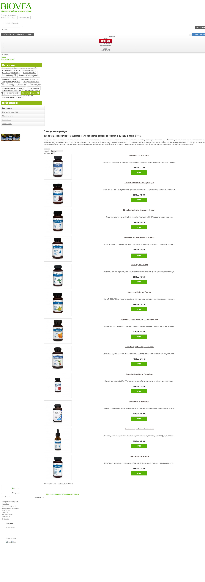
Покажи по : (47, 153)
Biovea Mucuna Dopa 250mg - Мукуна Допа (139, 183)
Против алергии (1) (12, 93)
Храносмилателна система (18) (13, 97)
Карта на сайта (7, 124)
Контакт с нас (6, 120)
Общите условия (7, 116)
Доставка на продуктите (10, 112)
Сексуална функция (7, 59)
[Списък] (45, 149)
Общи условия (6, 510)
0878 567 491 (5, 17)
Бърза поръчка (7, 108)
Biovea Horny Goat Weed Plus (139, 401)
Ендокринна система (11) (30, 79)
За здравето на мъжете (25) (16, 84)
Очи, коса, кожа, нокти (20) (11, 91)
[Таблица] (48, 149)
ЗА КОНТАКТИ (105, 50)
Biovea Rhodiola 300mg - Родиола (139, 292)
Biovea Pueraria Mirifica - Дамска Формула (139, 237)
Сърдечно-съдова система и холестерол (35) (18, 95)
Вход (13, 17)
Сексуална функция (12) (30, 93)
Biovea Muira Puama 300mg (139, 456)
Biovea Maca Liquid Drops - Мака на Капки (139, 429)
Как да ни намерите (7, 514)
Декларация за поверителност (10, 508)
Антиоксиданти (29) (9, 75)
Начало (112, 37)
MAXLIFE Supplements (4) (11, 73)
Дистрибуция (5, 504)
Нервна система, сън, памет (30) (28, 86)
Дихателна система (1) (10, 79)
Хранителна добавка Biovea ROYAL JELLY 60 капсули (139, 319)
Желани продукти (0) (8, 34)
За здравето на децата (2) (11, 82)
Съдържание (5, 519)
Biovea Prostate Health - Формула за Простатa (139, 210)
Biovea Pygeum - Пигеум (139, 265)
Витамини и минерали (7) (25, 77)
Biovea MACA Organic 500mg (139, 155)
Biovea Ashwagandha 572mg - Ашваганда (139, 347)
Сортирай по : (47, 151)
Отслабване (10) (33, 88)
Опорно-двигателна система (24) (13, 88)
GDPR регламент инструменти (10, 502)
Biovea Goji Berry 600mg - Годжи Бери (139, 374)
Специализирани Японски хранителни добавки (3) (19, 68)
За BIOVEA (5, 512)
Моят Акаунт (20, 34)
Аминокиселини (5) (29, 73)
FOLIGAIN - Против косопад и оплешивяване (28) (19, 70)
